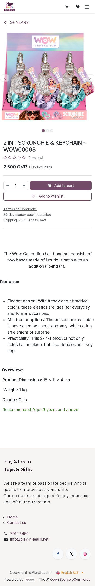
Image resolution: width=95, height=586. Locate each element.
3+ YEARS (19, 22)
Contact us (16, 522)
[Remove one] (8, 185)
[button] (4, 78)
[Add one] (24, 185)
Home (12, 517)
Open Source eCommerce (70, 579)
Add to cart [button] (63, 185)
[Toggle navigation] (87, 7)
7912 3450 (20, 533)
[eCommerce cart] (66, 6)
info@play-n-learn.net (29, 539)
